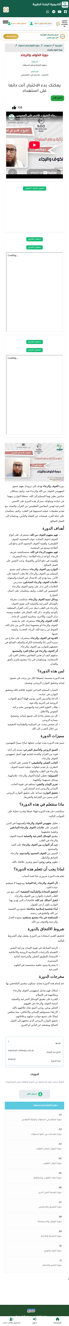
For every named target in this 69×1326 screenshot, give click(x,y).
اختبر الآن (57, 98)
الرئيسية (58, 46)
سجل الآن (32, 1094)
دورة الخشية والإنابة (51, 1236)
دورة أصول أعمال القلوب (49, 1149)
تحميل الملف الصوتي (34, 188)
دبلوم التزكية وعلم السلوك (29, 46)
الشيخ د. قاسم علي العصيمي (34, 75)
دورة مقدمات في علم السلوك (46, 1134)
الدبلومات (47, 46)
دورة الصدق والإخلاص (50, 1207)
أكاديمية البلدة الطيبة (47, 4)
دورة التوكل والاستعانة (50, 1222)
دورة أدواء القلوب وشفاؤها (47, 1178)
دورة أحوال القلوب (52, 1163)
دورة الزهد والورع (53, 1251)
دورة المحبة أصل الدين (50, 1192)
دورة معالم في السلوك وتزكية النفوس (42, 1120)
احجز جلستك (11, 36)
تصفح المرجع (34, 247)
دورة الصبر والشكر (52, 1265)
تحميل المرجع (34, 239)
